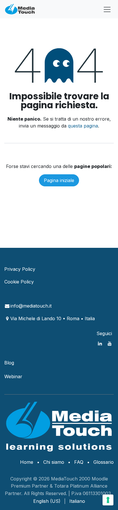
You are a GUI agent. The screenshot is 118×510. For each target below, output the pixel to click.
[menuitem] (46, 501)
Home (26, 462)
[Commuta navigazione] (107, 9)
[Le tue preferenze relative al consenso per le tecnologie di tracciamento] (108, 499)
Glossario (103, 462)
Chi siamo (53, 462)
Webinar (13, 376)
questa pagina (83, 126)
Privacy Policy (19, 269)
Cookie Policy (19, 282)
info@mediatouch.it (31, 306)
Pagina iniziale (59, 180)
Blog (9, 363)
